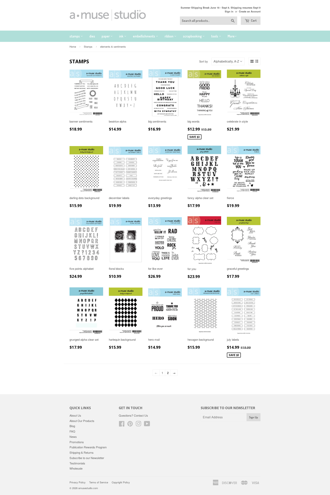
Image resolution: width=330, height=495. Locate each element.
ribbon (169, 36)
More (231, 36)
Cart (253, 20)
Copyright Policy (121, 482)
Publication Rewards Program (88, 447)
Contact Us (141, 415)
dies (92, 36)
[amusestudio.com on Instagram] (138, 425)
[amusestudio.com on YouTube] (147, 425)
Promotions (77, 442)
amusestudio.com (88, 488)
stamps (75, 36)
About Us (75, 415)
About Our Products (82, 421)
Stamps (88, 46)
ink (121, 36)
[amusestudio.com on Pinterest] (130, 425)
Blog (72, 426)
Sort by (203, 61)
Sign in (229, 11)
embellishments (144, 36)
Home (73, 46)
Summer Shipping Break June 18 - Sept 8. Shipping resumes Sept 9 (220, 7)
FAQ (72, 431)
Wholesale (76, 468)
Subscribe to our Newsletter (87, 458)
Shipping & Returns (82, 452)
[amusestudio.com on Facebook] (122, 425)
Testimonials (77, 463)
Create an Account (249, 11)
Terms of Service (98, 482)
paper (106, 36)
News (73, 437)
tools (215, 36)
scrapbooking (192, 36)
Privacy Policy (78, 482)
